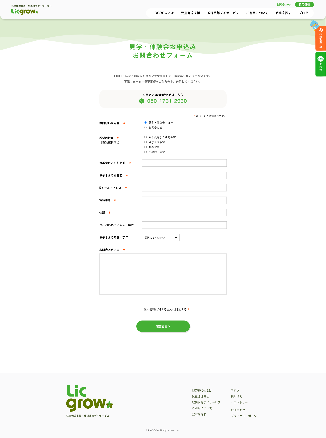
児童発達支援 (190, 12)
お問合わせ (284, 4)
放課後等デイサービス (223, 12)
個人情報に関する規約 (158, 309)
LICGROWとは (163, 12)
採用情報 (304, 4)
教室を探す (284, 12)
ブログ (303, 12)
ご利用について (257, 12)
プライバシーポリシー (245, 416)
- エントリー (239, 402)
